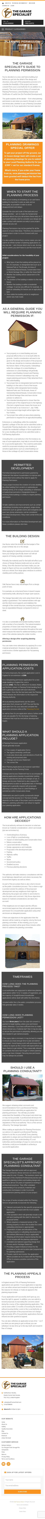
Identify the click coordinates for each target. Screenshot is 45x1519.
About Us (8, 3)
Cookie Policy (22, 1511)
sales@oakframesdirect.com (12, 1402)
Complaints (5, 1450)
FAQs (3, 1452)
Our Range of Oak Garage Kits (11, 1447)
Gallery (4, 1426)
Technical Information (19, 3)
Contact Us (5, 5)
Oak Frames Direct (19, 1502)
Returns (4, 1454)
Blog (3, 1431)
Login (12, 5)
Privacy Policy (6, 1456)
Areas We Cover (6, 1438)
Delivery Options (6, 1445)
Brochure (32, 3)
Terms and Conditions (8, 1459)
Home (3, 3)
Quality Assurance (7, 1429)
